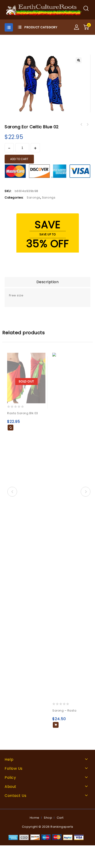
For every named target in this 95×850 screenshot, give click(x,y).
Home (34, 817)
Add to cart (19, 159)
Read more (10, 427)
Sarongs (33, 197)
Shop (48, 817)
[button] (79, 60)
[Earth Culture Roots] (44, 9)
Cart (60, 817)
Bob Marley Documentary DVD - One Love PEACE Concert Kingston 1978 (87, 124)
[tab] (47, 282)
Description (47, 282)
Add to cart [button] (56, 725)
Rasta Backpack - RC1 (81, 124)
